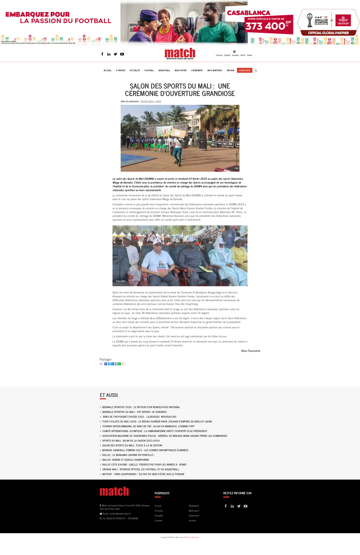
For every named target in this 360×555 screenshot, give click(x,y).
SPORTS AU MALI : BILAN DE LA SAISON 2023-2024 (131, 440)
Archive (231, 70)
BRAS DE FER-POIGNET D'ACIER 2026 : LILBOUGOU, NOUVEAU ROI (139, 416)
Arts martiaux (214, 70)
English (227, 55)
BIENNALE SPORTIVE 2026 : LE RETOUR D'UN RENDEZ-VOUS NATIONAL (141, 407)
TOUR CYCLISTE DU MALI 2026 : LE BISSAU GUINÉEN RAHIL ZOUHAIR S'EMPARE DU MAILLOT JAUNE (157, 421)
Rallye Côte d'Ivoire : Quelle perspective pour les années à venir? (144, 464)
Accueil (108, 70)
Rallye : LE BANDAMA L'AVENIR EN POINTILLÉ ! (128, 455)
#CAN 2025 (244, 70)
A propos (120, 70)
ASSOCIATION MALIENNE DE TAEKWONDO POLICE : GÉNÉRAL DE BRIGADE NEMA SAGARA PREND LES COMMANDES (164, 436)
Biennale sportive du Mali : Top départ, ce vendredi (134, 412)
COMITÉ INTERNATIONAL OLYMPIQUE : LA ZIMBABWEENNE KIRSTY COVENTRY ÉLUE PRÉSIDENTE (154, 431)
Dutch (242, 55)
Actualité (135, 70)
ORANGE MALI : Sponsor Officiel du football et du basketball (140, 469)
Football (149, 70)
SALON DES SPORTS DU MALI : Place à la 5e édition (132, 445)
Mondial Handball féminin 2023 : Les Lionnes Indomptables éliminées (145, 450)
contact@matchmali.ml (119, 513)
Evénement (197, 70)
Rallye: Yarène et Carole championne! (125, 459)
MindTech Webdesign (192, 537)
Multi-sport (181, 70)
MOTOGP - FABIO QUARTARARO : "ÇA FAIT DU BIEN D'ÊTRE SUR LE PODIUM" (143, 474)
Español (235, 55)
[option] (180, 22)
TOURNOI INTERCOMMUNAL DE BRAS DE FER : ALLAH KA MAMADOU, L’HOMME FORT (148, 426)
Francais (219, 55)
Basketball (164, 70)
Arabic (249, 55)
